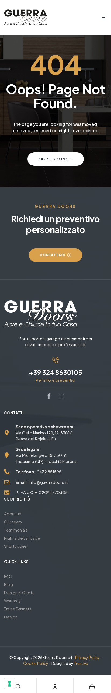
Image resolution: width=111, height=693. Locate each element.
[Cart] (92, 686)
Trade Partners (18, 608)
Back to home (53, 159)
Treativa (81, 663)
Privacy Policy (87, 657)
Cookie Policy (35, 663)
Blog (8, 584)
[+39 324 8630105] (55, 360)
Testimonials (16, 529)
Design (11, 616)
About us (12, 513)
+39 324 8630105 (55, 372)
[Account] (55, 686)
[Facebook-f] (49, 396)
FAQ (8, 576)
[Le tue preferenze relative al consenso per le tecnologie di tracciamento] (9, 683)
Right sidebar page (22, 537)
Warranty (12, 600)
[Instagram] (62, 396)
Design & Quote (19, 592)
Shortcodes (15, 546)
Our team (13, 521)
